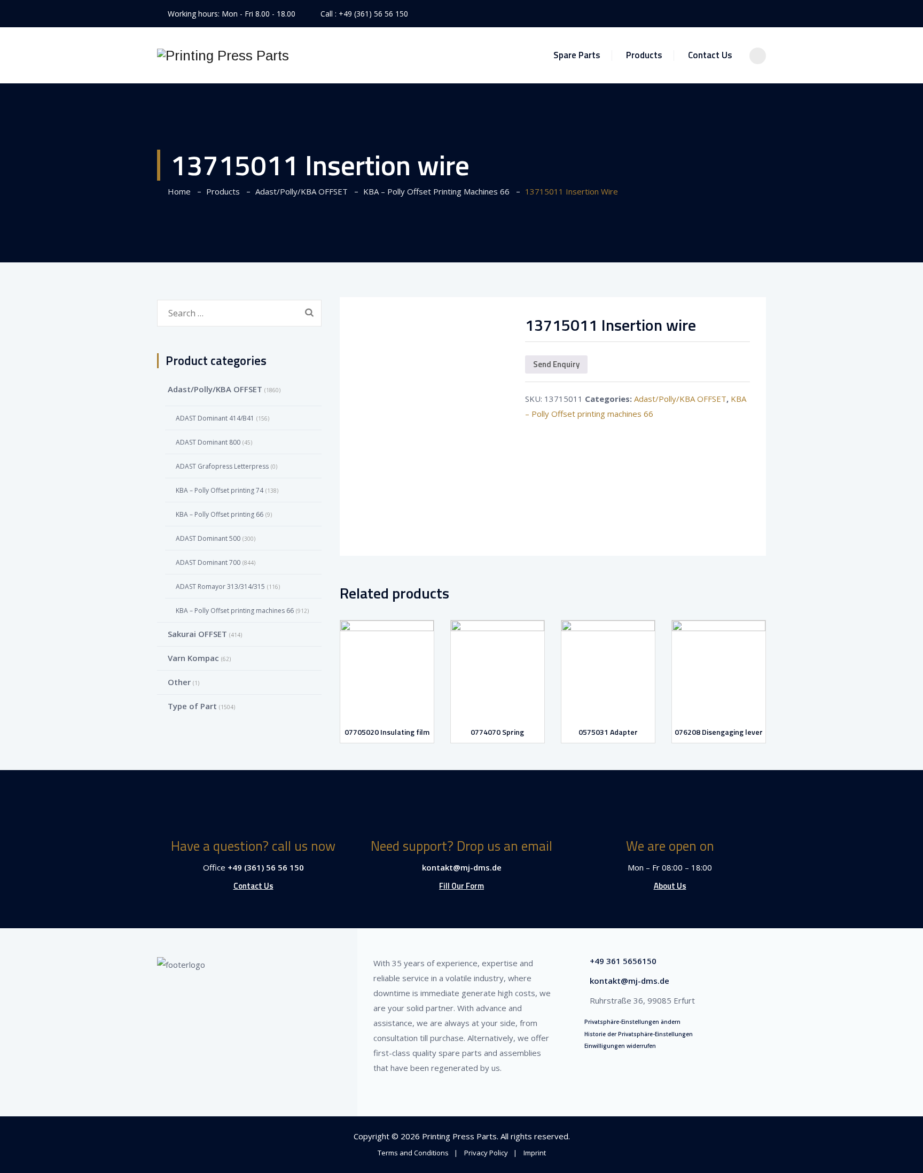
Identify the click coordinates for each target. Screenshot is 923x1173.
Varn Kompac (193, 657)
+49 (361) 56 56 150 (373, 14)
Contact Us (710, 55)
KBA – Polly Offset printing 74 (219, 490)
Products (644, 55)
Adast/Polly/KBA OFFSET (680, 398)
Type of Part (192, 706)
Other (179, 682)
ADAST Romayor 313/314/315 (220, 586)
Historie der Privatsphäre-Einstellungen (638, 1034)
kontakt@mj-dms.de (462, 867)
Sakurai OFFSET (197, 633)
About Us (670, 886)
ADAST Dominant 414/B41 (215, 418)
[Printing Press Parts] (223, 55)
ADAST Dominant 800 (208, 442)
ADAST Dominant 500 (208, 538)
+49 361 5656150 (623, 961)
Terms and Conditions (413, 1153)
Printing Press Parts (459, 1136)
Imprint (534, 1153)
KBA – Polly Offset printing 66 (219, 514)
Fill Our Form (461, 886)
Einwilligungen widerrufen (620, 1046)
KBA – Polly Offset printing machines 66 (235, 610)
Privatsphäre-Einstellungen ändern (632, 1022)
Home (177, 191)
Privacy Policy (486, 1153)
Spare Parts (576, 55)
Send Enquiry (556, 364)
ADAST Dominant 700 (208, 562)
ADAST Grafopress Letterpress (222, 466)
